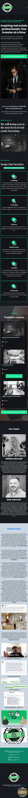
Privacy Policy (17, 786)
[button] (26, 7)
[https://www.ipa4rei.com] (7, 7)
